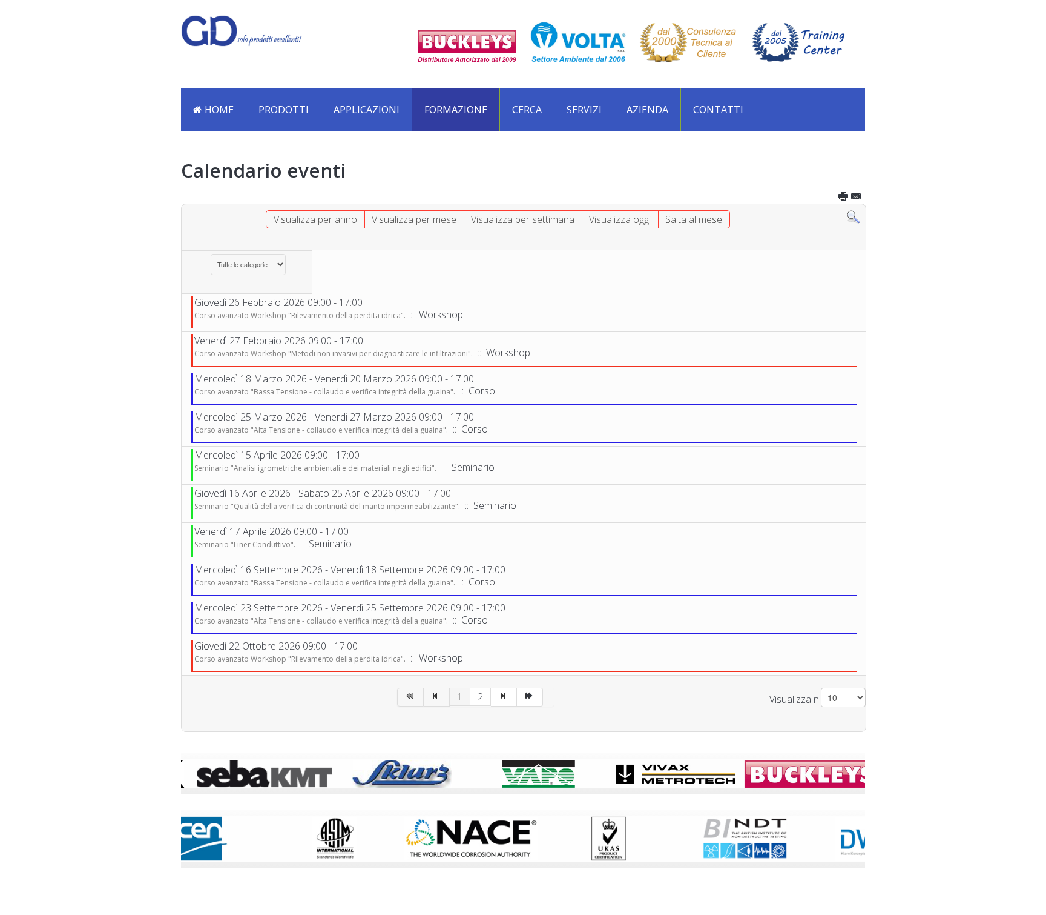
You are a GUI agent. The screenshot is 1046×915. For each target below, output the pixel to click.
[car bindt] (705, 837)
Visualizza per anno (315, 219)
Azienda (647, 109)
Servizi (584, 109)
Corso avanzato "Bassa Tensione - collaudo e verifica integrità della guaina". (324, 392)
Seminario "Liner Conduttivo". (244, 544)
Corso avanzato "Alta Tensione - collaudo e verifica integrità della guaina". (321, 430)
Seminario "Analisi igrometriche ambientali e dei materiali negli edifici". (316, 468)
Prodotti (283, 109)
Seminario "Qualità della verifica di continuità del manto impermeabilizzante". (327, 506)
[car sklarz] (386, 772)
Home (218, 109)
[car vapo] (523, 772)
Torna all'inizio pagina (530, 884)
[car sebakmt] (249, 772)
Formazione (455, 109)
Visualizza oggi (620, 219)
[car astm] (295, 837)
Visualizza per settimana (522, 219)
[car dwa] (842, 837)
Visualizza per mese (414, 219)
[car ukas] (569, 837)
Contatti (718, 109)
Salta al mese (693, 219)
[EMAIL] (856, 198)
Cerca (527, 109)
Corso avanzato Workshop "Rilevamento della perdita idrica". (300, 315)
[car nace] (432, 837)
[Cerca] (853, 215)
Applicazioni (367, 109)
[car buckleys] (796, 772)
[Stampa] (843, 198)
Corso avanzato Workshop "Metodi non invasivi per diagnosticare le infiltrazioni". (333, 353)
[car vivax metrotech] (659, 772)
